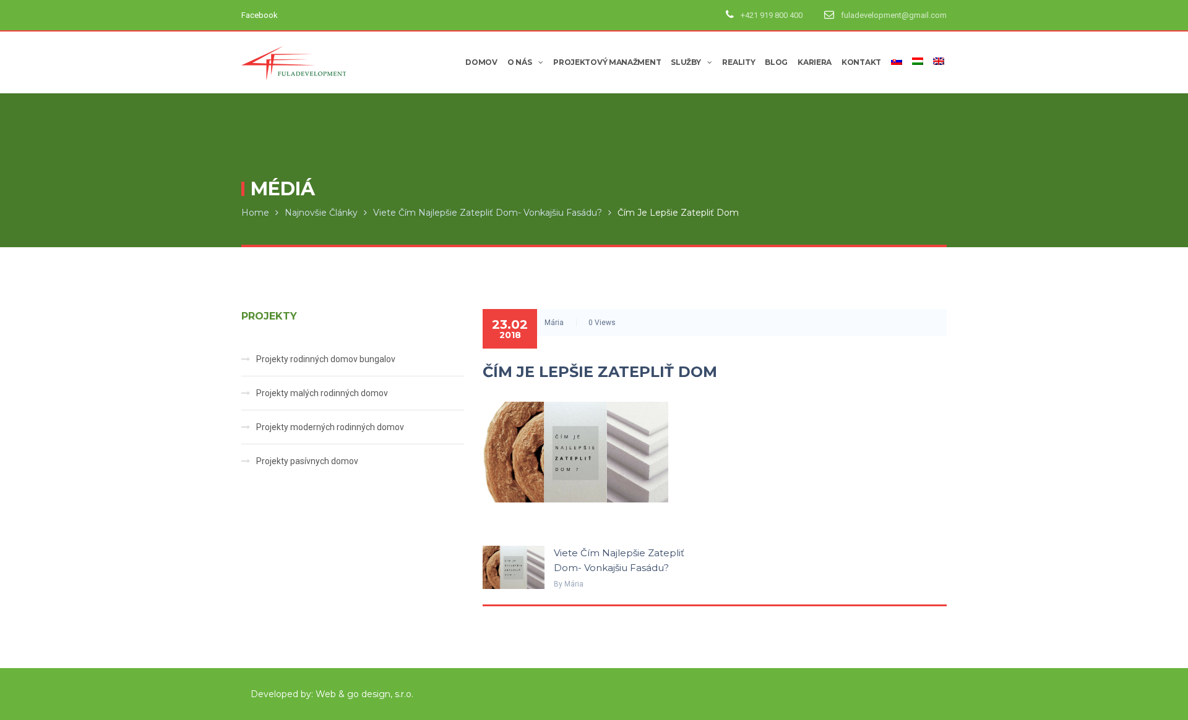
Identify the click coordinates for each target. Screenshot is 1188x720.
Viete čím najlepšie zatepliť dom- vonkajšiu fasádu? (487, 212)
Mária (554, 322)
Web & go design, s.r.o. (364, 694)
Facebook (259, 15)
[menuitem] (894, 62)
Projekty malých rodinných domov (322, 393)
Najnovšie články (321, 212)
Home (255, 212)
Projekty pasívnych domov (307, 461)
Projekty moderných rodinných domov (330, 427)
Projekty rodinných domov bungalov (325, 359)
